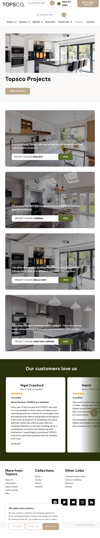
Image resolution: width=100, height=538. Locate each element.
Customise (16, 526)
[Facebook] (55, 502)
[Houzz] (91, 502)
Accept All (50, 526)
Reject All (33, 526)
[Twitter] (64, 502)
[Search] (52, 3)
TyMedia (91, 525)
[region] (34, 518)
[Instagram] (82, 502)
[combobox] (40, 3)
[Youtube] (73, 502)
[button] (94, 413)
